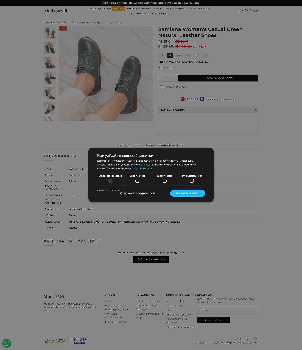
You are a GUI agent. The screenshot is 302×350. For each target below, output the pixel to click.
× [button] (209, 151)
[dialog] (151, 175)
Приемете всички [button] (187, 193)
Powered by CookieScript (108, 190)
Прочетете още (143, 168)
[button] (138, 193)
